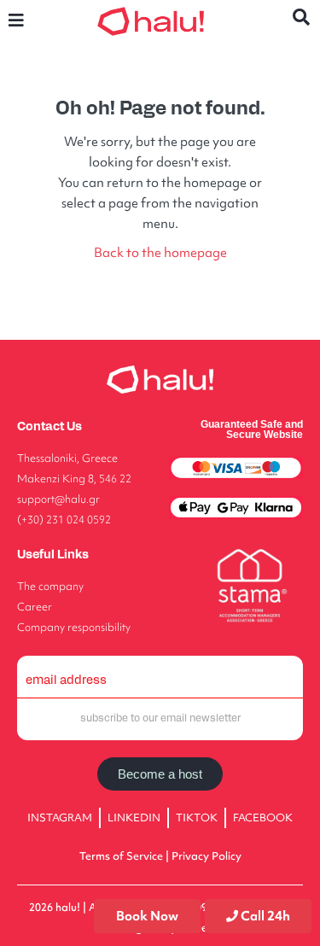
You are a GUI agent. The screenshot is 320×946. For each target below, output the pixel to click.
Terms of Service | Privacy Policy (160, 856)
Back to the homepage (160, 252)
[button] (16, 20)
